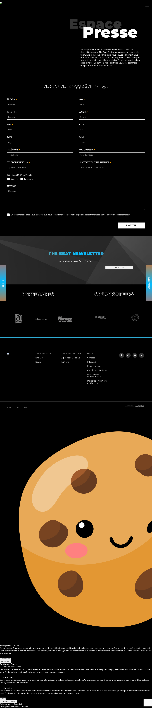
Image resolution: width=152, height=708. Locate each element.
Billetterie (148, 283)
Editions (65, 362)
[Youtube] (135, 355)
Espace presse (94, 366)
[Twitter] (141, 355)
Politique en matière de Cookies (97, 382)
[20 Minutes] (18, 319)
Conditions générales (97, 370)
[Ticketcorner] (41, 318)
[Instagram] (128, 355)
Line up (3, 283)
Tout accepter (5, 661)
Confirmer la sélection (8, 701)
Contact (91, 358)
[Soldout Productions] (100, 317)
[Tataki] (64, 319)
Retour (3, 699)
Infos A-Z (91, 362)
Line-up (39, 358)
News (38, 362)
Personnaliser (5, 659)
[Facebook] (121, 355)
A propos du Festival (71, 358)
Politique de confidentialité (94, 375)
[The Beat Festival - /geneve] (1, 7)
